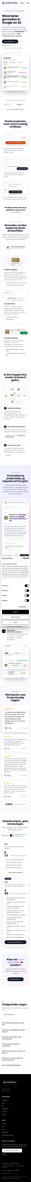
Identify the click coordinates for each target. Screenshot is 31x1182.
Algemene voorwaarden (13, 1170)
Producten (4, 1100)
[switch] (27, 590)
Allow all (15, 612)
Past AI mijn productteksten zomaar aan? (13, 1024)
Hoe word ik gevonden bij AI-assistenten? (11, 1045)
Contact (4, 1123)
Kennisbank (5, 1132)
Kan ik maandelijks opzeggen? (11, 1065)
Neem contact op (9, 1014)
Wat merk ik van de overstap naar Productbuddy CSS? (12, 1059)
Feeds (3, 1103)
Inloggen (22, 3)
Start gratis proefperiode (15, 872)
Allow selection (15, 617)
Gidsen (4, 1129)
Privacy (4, 1170)
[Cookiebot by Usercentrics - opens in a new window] (22, 558)
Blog (3, 1126)
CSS (3, 1106)
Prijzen (4, 1114)
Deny (15, 622)
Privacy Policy (5, 1178)
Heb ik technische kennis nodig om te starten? (13, 1052)
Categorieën (5, 1108)
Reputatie (4, 1111)
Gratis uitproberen (9, 41)
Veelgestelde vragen (7, 1135)
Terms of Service (15, 1178)
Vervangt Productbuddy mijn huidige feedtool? (13, 1031)
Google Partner (6, 1173)
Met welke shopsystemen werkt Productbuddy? (12, 1038)
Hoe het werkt (6, 45)
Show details (22, 606)
